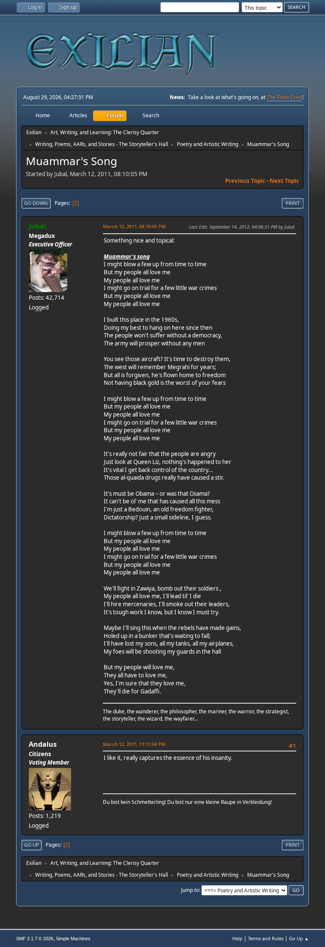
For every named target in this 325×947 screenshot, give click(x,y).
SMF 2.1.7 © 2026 (34, 938)
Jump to (190, 889)
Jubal (37, 226)
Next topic (284, 181)
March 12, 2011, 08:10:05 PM (134, 226)
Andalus (43, 744)
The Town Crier (284, 97)
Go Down (36, 203)
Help (237, 938)
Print (293, 203)
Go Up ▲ (299, 938)
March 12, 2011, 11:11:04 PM (134, 744)
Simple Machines (73, 938)
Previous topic (245, 181)
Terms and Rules (266, 938)
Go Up (31, 845)
